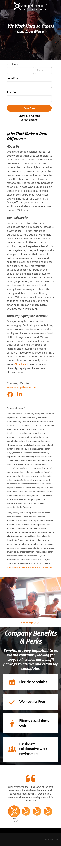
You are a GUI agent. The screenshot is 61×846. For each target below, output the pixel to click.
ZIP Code (13, 64)
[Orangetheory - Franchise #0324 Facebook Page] (10, 395)
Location (12, 78)
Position (12, 92)
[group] (30, 597)
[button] (22, 623)
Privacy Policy (51, 840)
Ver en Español (29, 119)
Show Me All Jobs (29, 116)
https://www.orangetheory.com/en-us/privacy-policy (30, 567)
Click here (20, 364)
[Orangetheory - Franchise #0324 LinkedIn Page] (19, 395)
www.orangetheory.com (21, 387)
